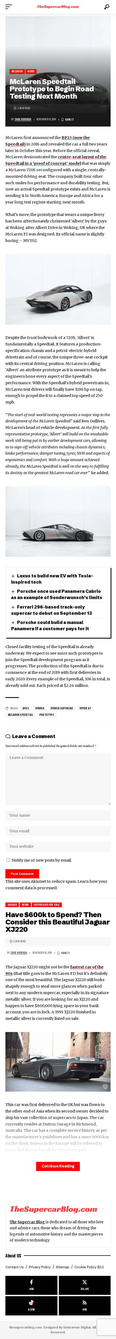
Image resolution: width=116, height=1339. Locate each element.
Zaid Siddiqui (23, 119)
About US (13, 1255)
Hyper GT (85, 708)
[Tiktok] (31, 1305)
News (31, 71)
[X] (85, 1285)
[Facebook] (31, 1285)
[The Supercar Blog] (58, 7)
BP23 (26, 708)
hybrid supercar (62, 708)
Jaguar (12, 905)
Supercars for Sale (47, 905)
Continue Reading (58, 1166)
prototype (46, 715)
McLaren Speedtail (20, 715)
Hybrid (39, 708)
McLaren (17, 71)
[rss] (85, 1305)
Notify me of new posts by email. (42, 860)
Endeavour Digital (77, 1327)
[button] (10, 7)
